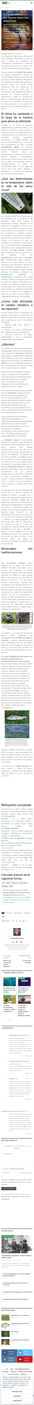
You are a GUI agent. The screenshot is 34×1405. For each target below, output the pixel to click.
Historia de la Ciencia (25, 1371)
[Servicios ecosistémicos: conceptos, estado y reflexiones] (9, 999)
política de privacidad (17, 1169)
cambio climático (21, 140)
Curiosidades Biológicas (22, 1369)
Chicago (5, 886)
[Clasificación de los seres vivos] (5, 1326)
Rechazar (17, 1396)
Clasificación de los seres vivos (20, 1323)
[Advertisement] (17, 557)
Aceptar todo (17, 1391)
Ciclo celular (14, 1331)
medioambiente (27, 912)
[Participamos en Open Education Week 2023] (24, 981)
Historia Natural (7, 1236)
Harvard (15, 883)
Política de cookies (8, 1387)
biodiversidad (9, 912)
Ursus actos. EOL (7, 848)
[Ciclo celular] (5, 1334)
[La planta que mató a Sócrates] (5, 1342)
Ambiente (6, 978)
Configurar (17, 1400)
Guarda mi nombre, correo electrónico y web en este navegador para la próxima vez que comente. (16, 1182)
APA (3, 883)
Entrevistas (13, 1371)
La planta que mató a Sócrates (20, 1340)
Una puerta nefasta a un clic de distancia (15, 1299)
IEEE (10, 886)
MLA (8, 883)
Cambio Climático (18, 912)
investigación (11, 563)
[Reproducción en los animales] (5, 1318)
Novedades (22, 978)
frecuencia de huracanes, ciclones (17, 82)
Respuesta (30, 1056)
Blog (11, 1369)
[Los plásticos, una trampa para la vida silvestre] (9, 981)
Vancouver (23, 883)
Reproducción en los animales (20, 1315)
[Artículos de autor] (17, 932)
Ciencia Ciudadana (13, 1374)
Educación (5, 1371)
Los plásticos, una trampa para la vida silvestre (17, 1292)
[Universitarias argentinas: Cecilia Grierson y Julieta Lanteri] (17, 1244)
